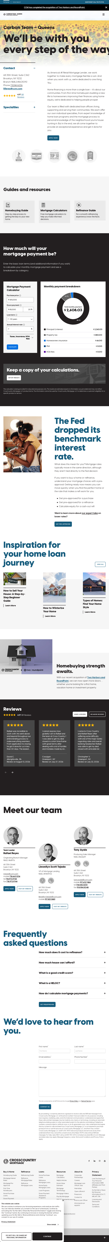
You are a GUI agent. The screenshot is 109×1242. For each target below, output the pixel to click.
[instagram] (99, 1161)
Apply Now (53, 138)
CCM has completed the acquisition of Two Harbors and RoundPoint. (54, 7)
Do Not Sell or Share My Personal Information (16, 1236)
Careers (77, 1180)
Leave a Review (80, 714)
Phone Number (81, 1056)
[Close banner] (63, 1200)
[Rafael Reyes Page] (12, 835)
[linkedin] (94, 1161)
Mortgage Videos (63, 1193)
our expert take (90, 513)
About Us (78, 1172)
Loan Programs (44, 1190)
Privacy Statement (8, 1222)
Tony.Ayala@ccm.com (83, 880)
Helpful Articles (62, 1180)
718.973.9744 (11, 879)
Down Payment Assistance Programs (44, 1196)
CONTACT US (45, 1107)
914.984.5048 (83, 887)
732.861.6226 (16, 85)
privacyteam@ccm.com (90, 1135)
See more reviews (97, 714)
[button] (19, 68)
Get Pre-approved (63, 524)
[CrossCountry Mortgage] (12, 14)
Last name (79, 1046)
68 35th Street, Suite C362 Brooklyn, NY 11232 (16, 77)
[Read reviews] (9, 95)
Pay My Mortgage (63, 1196)
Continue (47, 1236)
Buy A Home (8, 1172)
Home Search (17, 2)
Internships (78, 1188)
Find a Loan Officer (80, 1200)
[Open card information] (105, 1237)
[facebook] (89, 1161)
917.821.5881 (50, 899)
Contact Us (78, 1197)
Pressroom (78, 1194)
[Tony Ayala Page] (83, 835)
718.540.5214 (81, 885)
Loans (41, 1172)
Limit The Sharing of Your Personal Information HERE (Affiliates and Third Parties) (98, 1183)
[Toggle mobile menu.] (103, 14)
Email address (45, 1056)
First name (43, 1046)
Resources (61, 1172)
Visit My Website (24, 889)
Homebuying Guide (10, 1175)
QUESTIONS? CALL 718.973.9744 (94, 2)
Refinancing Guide (27, 1175)
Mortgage (6, 2)
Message (43, 1067)
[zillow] (105, 1161)
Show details (51, 1224)
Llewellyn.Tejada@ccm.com (50, 897)
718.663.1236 (15, 876)
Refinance (25, 1172)
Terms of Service (86, 1101)
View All (100, 564)
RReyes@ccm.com (12, 88)
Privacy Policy (74, 1101)
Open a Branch (79, 1191)
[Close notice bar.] (106, 7)
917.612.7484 (85, 882)
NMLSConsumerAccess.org (66, 1199)
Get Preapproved (47, 1004)
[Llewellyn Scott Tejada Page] (48, 852)
